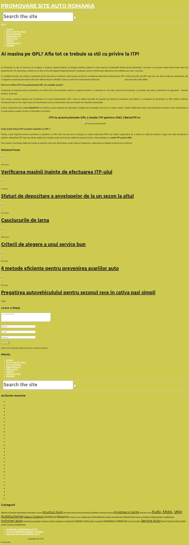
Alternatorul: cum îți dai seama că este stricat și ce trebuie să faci (34, 415)
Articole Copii (145, 512)
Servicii (10, 41)
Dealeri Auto (13, 36)
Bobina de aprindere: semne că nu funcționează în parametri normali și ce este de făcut (44, 422)
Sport (164, 521)
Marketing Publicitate (64, 521)
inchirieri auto (11, 521)
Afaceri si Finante (8, 512)
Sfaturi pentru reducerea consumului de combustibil (28, 492)
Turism (4, 524)
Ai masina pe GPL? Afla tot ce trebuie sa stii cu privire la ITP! (32, 462)
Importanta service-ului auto (18, 482)
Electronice (129, 517)
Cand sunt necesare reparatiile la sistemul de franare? (29, 485)
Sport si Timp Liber (176, 521)
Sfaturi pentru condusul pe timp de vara (23, 472)
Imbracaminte (157, 517)
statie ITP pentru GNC (60, 301)
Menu (3, 24)
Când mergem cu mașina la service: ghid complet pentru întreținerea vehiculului (40, 442)
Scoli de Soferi (134, 521)
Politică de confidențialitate (23, 534)
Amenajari (31, 512)
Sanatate (99, 521)
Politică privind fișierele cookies (24, 532)
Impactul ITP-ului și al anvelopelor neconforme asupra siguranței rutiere (37, 448)
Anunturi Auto (52, 512)
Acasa (9, 29)
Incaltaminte (168, 517)
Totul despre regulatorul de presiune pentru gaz (27, 455)
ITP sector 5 (44, 301)
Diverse (10, 45)
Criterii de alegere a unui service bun (43, 245)
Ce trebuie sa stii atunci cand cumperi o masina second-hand (32, 468)
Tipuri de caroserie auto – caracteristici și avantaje (28, 432)
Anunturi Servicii (106, 512)
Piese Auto (12, 38)
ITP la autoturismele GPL (17, 301)
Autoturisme (13, 34)
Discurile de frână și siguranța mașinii (22, 402)
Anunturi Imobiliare (90, 512)
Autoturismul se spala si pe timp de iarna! (24, 475)
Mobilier (78, 521)
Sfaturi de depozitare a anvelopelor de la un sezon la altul (67, 196)
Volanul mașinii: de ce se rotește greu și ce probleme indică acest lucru (36, 425)
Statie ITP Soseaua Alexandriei (84, 301)
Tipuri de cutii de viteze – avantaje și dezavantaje (27, 435)
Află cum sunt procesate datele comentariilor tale (69, 348)
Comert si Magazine (56, 516)
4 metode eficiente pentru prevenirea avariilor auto (60, 269)
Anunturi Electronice (72, 512)
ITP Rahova (33, 301)
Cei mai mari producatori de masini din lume (25, 478)
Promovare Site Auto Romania (48, 6)
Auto (13, 542)
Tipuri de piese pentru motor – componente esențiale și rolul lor (33, 438)
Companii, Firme (74, 517)
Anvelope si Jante (126, 512)
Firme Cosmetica (142, 517)
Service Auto (13, 43)
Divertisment (117, 517)
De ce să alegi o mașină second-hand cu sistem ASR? (29, 412)
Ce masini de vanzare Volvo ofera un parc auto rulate (29, 445)
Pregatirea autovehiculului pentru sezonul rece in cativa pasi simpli (78, 293)
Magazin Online (48, 521)
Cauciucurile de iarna (25, 220)
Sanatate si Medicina (115, 521)
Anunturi (39, 512)
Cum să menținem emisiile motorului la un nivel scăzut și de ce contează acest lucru (42, 418)
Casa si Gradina (33, 516)
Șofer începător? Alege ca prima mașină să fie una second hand (33, 405)
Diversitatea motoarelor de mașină (21, 452)
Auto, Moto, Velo (16, 32)
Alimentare (21, 512)
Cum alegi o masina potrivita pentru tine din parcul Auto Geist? (33, 458)
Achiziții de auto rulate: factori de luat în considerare (29, 428)
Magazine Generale (31, 521)
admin (3, 161)
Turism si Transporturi (16, 524)
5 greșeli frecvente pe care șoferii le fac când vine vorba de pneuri (35, 408)
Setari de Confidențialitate (21, 529)
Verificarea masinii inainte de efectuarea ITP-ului (56, 172)
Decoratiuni (98, 517)
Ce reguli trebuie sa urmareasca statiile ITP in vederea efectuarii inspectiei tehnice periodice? (46, 495)
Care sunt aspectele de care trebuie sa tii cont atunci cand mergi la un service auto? (42, 465)
